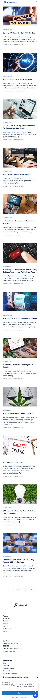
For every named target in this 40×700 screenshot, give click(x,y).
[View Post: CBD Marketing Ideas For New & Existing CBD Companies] (20, 494)
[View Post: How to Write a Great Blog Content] (20, 157)
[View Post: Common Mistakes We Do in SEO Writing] (20, 16)
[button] (37, 678)
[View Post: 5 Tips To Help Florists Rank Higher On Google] (20, 348)
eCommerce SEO (7, 29)
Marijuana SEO (7, 266)
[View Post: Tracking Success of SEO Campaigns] (20, 62)
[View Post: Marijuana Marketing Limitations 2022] (20, 396)
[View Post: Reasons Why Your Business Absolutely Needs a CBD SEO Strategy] (20, 543)
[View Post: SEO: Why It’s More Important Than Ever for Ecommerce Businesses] (20, 109)
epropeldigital (7, 44)
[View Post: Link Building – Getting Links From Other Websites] (20, 204)
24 (32, 590)
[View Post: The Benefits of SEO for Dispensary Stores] (20, 301)
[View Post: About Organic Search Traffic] (20, 445)
